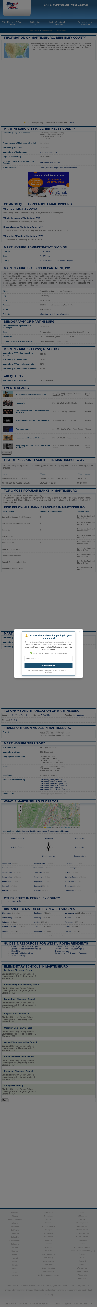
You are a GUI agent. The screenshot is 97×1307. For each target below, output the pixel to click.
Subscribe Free (48, 665)
